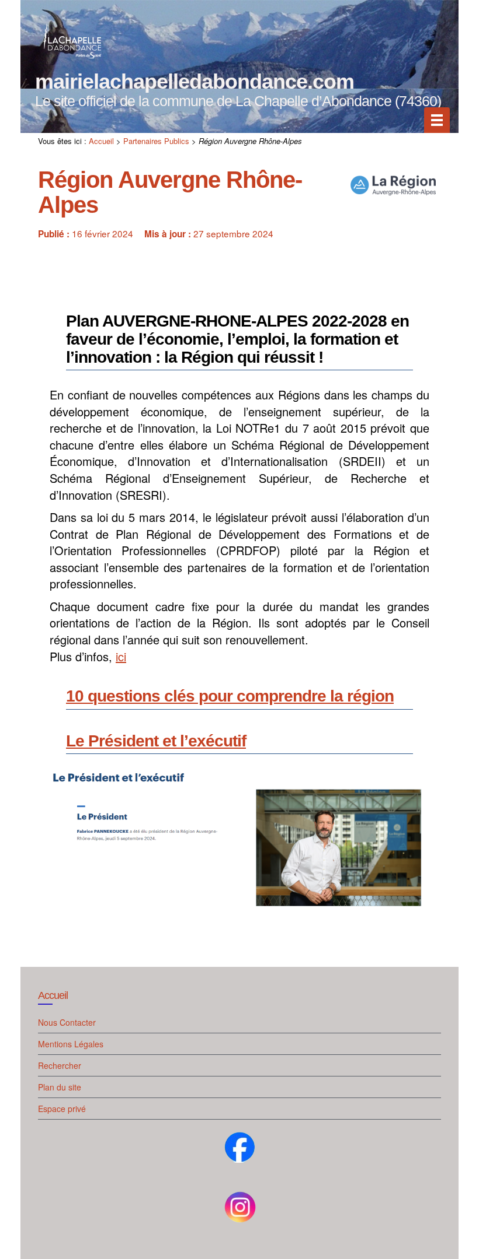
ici (121, 656)
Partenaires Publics (156, 140)
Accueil (101, 140)
